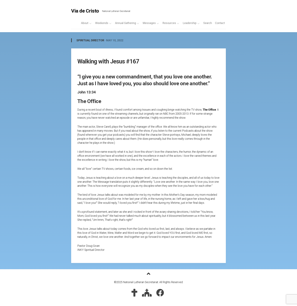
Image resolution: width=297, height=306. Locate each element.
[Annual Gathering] (147, 293)
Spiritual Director (90, 40)
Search (207, 23)
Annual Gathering (125, 23)
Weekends (101, 23)
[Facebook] (160, 293)
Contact (220, 23)
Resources (169, 23)
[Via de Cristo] (134, 293)
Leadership (189, 23)
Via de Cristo (85, 11)
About (84, 23)
